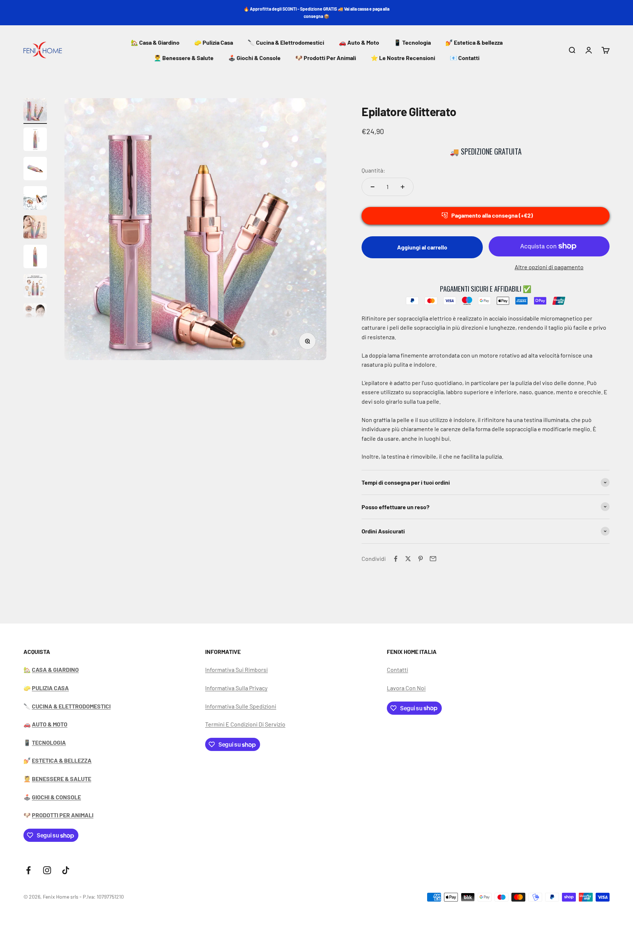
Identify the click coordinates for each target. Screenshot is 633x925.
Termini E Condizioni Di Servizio (245, 724)
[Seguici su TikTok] (66, 870)
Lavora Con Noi (406, 687)
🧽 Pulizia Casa (213, 42)
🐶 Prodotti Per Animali (325, 57)
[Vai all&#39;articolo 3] (35, 169)
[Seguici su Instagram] (47, 870)
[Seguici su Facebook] (28, 870)
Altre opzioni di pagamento (549, 266)
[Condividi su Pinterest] (420, 558)
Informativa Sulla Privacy (236, 687)
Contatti (397, 669)
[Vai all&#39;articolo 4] (35, 199)
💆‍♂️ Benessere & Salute (184, 57)
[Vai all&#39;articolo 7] (35, 287)
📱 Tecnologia (412, 42)
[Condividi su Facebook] (395, 558)
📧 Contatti (465, 57)
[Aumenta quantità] (402, 187)
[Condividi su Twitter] (408, 558)
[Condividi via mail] (433, 558)
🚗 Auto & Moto (359, 42)
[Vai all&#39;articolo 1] (35, 111)
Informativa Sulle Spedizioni (240, 706)
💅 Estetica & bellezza (474, 42)
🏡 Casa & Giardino (155, 42)
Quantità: (373, 170)
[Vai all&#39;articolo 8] (35, 316)
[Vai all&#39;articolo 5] (35, 228)
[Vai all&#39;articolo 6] (35, 257)
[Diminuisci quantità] (372, 187)
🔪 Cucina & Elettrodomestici (286, 42)
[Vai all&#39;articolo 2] (35, 140)
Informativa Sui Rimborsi (236, 669)
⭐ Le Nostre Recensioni (403, 57)
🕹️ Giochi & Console (254, 57)
